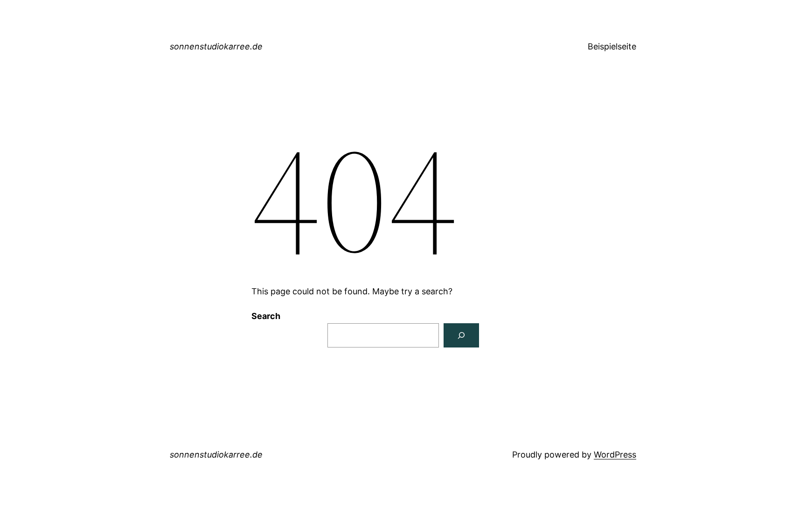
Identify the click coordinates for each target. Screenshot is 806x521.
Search (265, 316)
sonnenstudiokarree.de (216, 46)
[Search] (461, 335)
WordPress (615, 454)
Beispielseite (612, 46)
